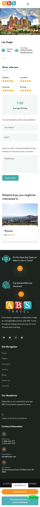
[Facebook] (10, 337)
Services (5, 87)
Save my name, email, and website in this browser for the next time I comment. (19, 150)
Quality (5, 77)
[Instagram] (16, 337)
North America (26, 52)
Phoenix (8, 230)
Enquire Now (20, 492)
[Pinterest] (22, 337)
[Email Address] (4, 449)
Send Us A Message (20, 502)
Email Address (7, 454)
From (9, 235)
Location (24, 77)
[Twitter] (4, 337)
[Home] (9, 4)
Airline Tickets (26, 50)
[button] (35, 22)
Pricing (23, 87)
